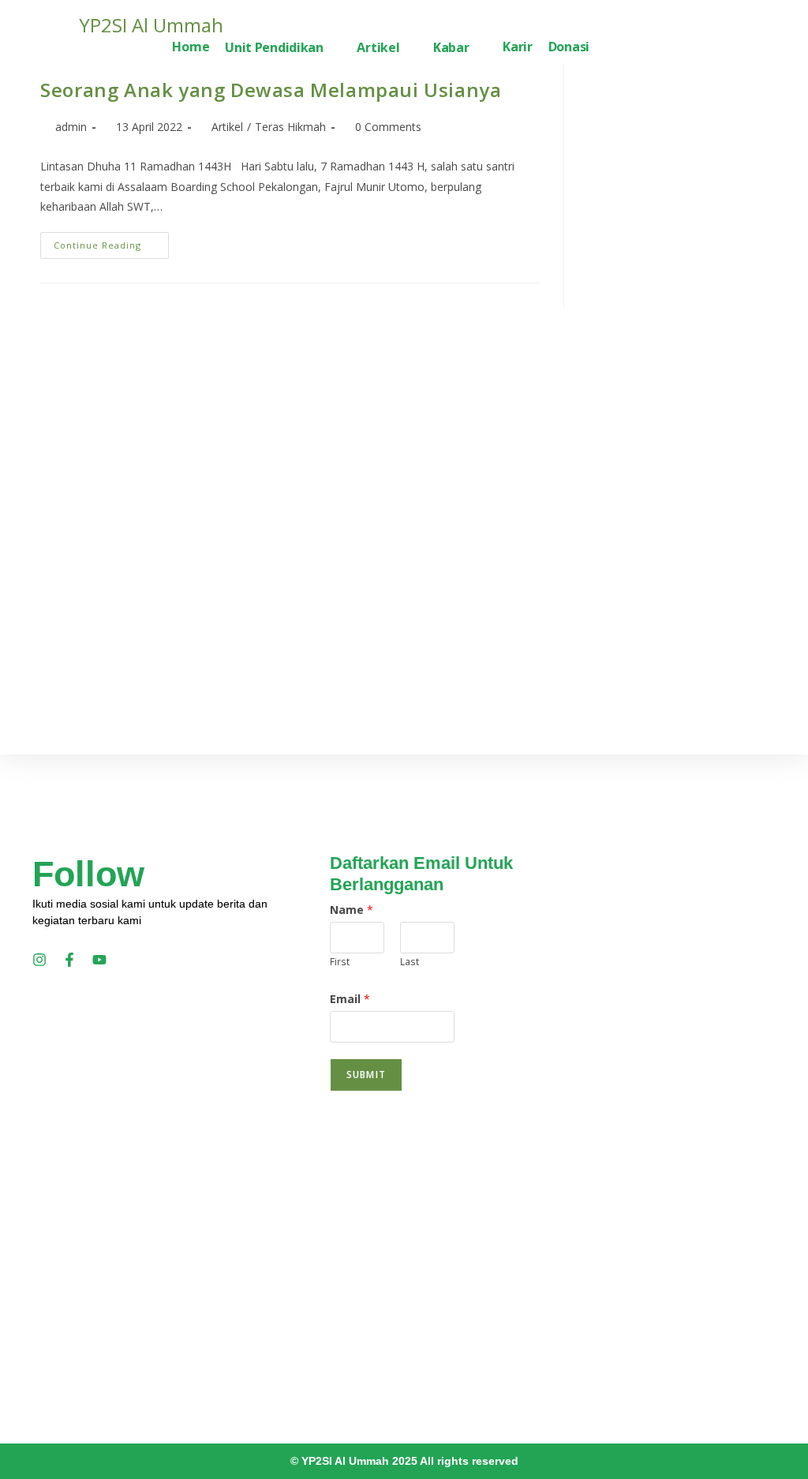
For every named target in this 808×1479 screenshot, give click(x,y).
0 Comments (388, 126)
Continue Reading (111, 241)
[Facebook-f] (69, 960)
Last (409, 961)
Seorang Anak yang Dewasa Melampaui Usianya (270, 90)
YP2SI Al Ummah (151, 25)
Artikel (227, 126)
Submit (366, 1074)
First (340, 961)
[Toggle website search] (610, 48)
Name (351, 909)
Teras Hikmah (290, 126)
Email (350, 998)
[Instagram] (39, 960)
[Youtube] (99, 960)
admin (71, 126)
